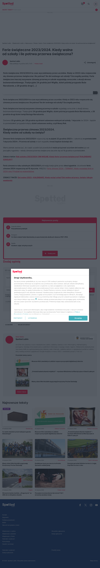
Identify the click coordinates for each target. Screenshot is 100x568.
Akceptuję (78, 318)
